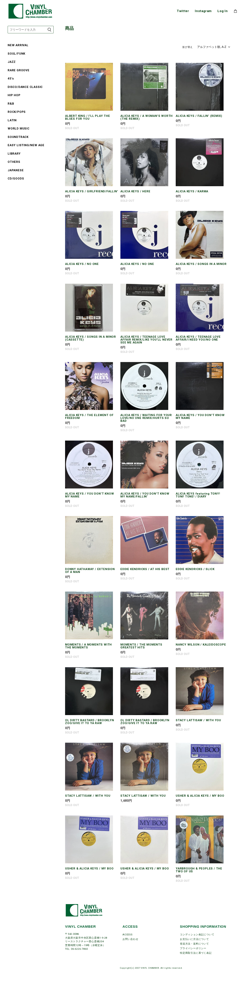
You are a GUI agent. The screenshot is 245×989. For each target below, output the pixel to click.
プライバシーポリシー (193, 948)
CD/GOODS (16, 178)
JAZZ (12, 62)
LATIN (12, 120)
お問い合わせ (130, 939)
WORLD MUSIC (18, 128)
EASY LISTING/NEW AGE (26, 145)
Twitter (183, 11)
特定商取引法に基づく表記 (196, 953)
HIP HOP (14, 95)
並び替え (187, 47)
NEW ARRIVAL (18, 45)
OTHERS (14, 162)
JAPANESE (16, 170)
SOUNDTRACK (18, 137)
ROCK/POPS (17, 112)
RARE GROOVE (18, 70)
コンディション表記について (197, 934)
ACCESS (127, 934)
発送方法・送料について (194, 944)
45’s (11, 78)
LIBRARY (14, 154)
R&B (11, 104)
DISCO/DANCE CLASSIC (25, 87)
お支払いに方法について (194, 939)
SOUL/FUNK (16, 54)
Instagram (203, 11)
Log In (222, 11)
